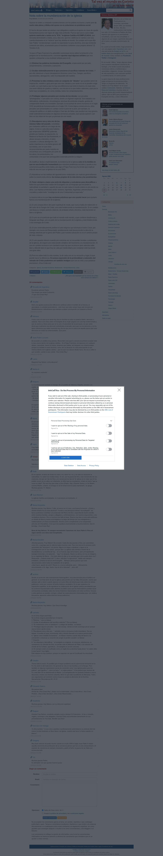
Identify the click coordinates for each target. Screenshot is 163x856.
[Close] (120, 391)
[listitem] (81, 421)
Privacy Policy (94, 465)
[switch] (109, 425)
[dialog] (81, 428)
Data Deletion (69, 465)
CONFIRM (65, 457)
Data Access (81, 465)
